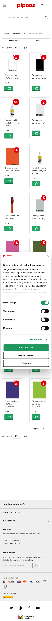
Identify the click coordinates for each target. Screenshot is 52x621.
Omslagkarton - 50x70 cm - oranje (12, 169)
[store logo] (26, 5)
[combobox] (26, 17)
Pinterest (21, 608)
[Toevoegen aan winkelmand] (8, 88)
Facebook (30, 608)
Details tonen (36, 339)
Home (6, 33)
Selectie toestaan (26, 355)
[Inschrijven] (36, 565)
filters (38, 40)
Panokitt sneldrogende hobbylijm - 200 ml (39, 171)
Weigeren (26, 363)
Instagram (13, 608)
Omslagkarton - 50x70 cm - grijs (39, 217)
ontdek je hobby (19, 33)
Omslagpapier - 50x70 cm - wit (38, 121)
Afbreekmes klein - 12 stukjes (11, 217)
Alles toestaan (26, 347)
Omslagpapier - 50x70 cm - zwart (39, 76)
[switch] (45, 311)
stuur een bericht (12, 543)
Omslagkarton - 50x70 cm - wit (11, 76)
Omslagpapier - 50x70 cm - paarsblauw (11, 404)
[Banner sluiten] (48, 256)
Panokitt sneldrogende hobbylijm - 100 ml (12, 123)
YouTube (39, 608)
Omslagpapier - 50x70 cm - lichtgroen (38, 404)
